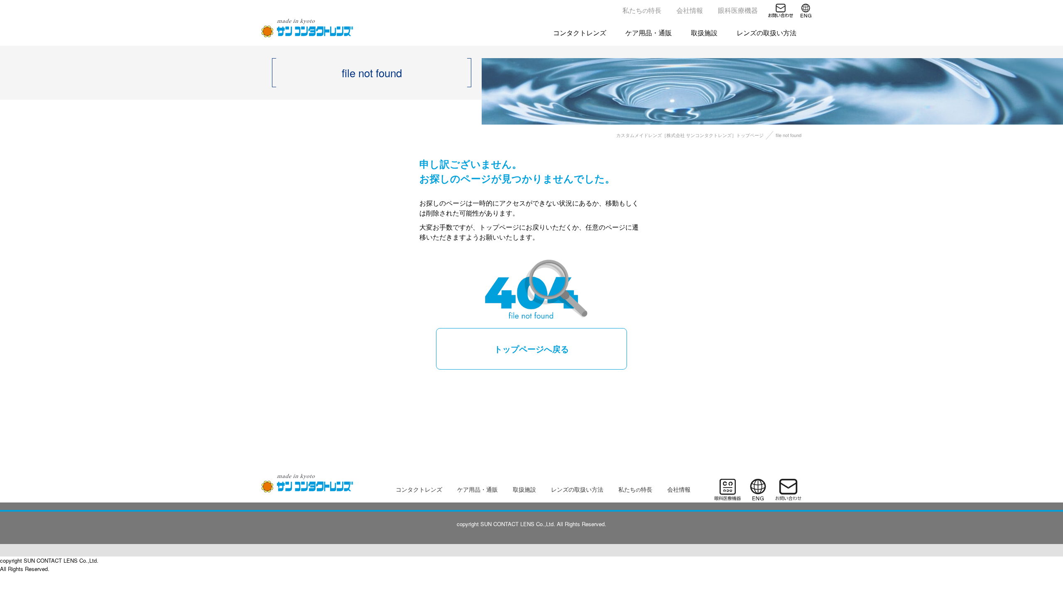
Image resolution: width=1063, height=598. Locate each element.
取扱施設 (704, 32)
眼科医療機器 (738, 10)
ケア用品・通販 (648, 32)
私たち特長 (641, 10)
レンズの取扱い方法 (766, 32)
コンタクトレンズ (579, 32)
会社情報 (689, 10)
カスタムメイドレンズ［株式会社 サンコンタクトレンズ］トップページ (690, 135)
